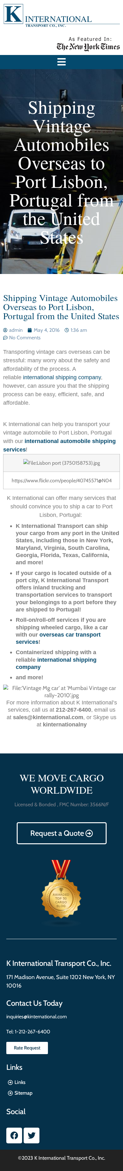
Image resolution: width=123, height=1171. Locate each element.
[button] (61, 62)
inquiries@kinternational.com (36, 1017)
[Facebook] (14, 1135)
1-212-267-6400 (32, 1032)
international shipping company (62, 377)
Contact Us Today (34, 1003)
